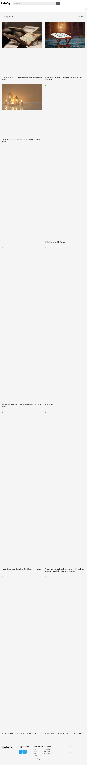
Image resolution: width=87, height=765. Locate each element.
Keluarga (36, 757)
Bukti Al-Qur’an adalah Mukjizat (55, 242)
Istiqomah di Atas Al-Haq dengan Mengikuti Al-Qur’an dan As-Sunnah (64, 79)
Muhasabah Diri (50, 404)
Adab (35, 749)
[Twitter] (21, 752)
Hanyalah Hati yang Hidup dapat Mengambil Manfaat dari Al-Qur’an (22, 405)
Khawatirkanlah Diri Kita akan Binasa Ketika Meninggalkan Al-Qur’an (22, 78)
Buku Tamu (47, 751)
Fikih (35, 753)
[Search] (58, 3)
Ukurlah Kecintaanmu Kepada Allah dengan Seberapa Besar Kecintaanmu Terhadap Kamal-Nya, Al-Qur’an (64, 570)
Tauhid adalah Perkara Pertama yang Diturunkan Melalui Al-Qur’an (21, 141)
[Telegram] (25, 752)
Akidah (35, 751)
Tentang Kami (47, 749)
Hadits (35, 755)
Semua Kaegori (37, 759)
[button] (86, 9)
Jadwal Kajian (47, 753)
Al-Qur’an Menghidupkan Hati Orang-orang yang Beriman (63, 733)
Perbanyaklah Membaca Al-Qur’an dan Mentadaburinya (20, 733)
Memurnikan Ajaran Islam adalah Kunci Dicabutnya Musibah (22, 569)
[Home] (76, 16)
